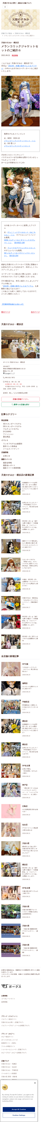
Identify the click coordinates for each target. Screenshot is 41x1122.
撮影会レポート (9, 465)
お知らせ (6, 456)
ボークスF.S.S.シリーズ (9, 1040)
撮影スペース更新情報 (12, 468)
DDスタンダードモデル (12, 426)
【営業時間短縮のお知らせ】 (12, 304)
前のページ (5, 312)
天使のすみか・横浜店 (22, 33)
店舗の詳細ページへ (20, 399)
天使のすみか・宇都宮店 (9, 1070)
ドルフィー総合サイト (9, 1019)
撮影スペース (6, 459)
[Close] (35, 1083)
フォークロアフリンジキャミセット (22, 248)
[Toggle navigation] (5, 7)
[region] (19, 1101)
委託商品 (6, 437)
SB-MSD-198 (19, 243)
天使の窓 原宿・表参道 (9, 1076)
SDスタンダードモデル (12, 424)
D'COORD (7, 431)
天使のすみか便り (17, 3)
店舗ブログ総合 (6, 33)
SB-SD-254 (13, 256)
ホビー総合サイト (7, 1037)
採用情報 (4, 1002)
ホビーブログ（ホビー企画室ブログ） (14, 1053)
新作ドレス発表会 (10, 446)
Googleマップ (10, 373)
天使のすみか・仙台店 (9, 1067)
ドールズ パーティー (11, 449)
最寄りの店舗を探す (21, 404)
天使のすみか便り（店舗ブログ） (12, 1022)
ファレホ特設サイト (8, 1046)
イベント (4, 440)
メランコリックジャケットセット (17, 146)
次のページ (35, 312)
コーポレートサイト (8, 999)
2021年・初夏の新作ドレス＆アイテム (18, 286)
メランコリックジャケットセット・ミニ (20, 141)
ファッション (8, 434)
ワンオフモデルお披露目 (12, 444)
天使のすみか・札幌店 (9, 1064)
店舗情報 (4, 452)
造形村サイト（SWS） (9, 1043)
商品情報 (15, 55)
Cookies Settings (19, 1115)
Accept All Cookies (19, 1109)
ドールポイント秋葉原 (9, 1073)
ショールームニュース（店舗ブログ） (14, 1049)
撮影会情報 (7, 463)
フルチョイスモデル (11, 429)
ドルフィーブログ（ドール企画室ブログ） (15, 1025)
